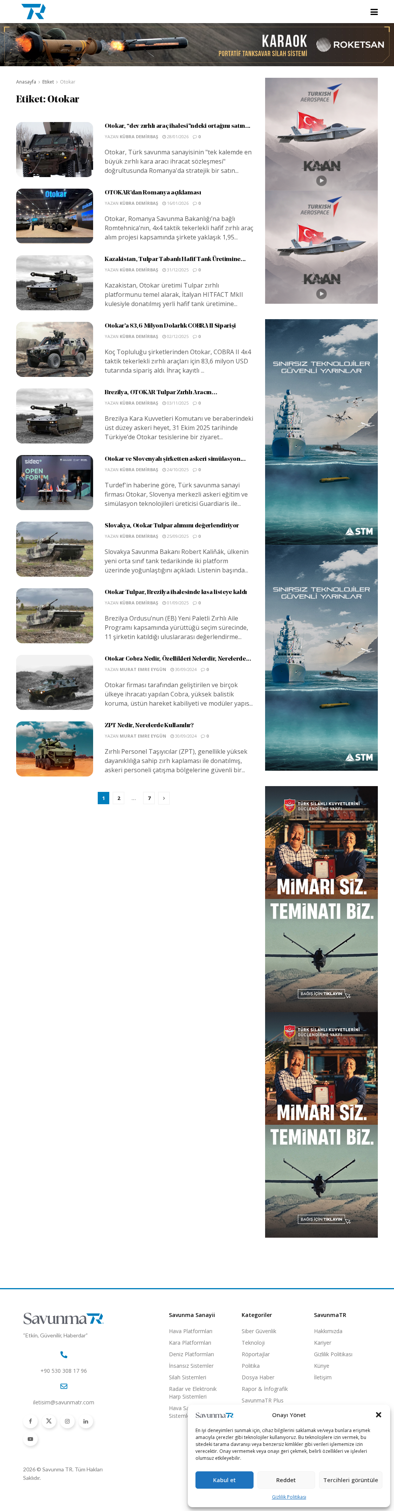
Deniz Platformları (191, 1354)
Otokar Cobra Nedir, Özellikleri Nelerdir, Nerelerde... (178, 659)
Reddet (286, 1480)
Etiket (48, 82)
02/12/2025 (177, 336)
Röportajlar (256, 1354)
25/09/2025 (177, 536)
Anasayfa (26, 82)
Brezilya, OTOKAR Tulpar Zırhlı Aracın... (161, 393)
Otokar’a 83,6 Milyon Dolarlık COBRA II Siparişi (170, 326)
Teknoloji (253, 1342)
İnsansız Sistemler (191, 1365)
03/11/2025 (177, 403)
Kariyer (322, 1342)
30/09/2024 (185, 669)
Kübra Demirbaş (139, 136)
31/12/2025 (177, 270)
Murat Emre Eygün (143, 669)
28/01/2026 (177, 136)
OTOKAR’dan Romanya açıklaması (153, 193)
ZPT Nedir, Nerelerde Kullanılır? (149, 726)
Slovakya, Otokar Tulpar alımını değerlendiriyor (172, 526)
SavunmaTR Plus (263, 1400)
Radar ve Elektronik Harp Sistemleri (193, 1392)
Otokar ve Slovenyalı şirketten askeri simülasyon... (175, 459)
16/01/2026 (177, 203)
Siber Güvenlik (259, 1331)
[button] (378, 1415)
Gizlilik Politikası (289, 1497)
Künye (321, 1365)
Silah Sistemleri (187, 1377)
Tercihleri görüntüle (350, 1480)
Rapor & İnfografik (265, 1388)
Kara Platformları (190, 1342)
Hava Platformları (190, 1331)
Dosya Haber (258, 1377)
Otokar (67, 82)
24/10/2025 (177, 469)
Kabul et (224, 1480)
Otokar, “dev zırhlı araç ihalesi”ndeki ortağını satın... (177, 126)
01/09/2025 (177, 603)
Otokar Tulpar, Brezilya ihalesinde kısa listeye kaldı (176, 592)
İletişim (323, 1377)
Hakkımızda (328, 1331)
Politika (251, 1365)
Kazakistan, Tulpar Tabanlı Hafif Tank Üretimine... (175, 259)
